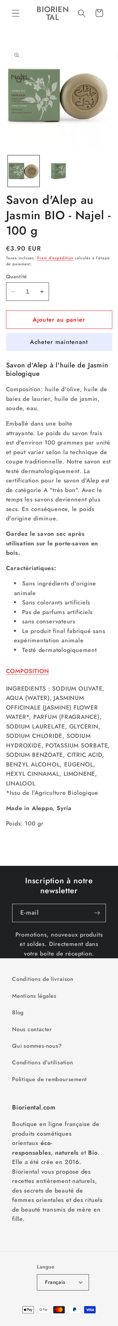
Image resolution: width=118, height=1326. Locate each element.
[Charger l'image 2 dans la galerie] (59, 171)
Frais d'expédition (55, 258)
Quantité (16, 276)
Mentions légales (34, 996)
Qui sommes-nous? (37, 1046)
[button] (15, 13)
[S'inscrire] (97, 913)
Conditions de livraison (43, 979)
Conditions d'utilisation (42, 1062)
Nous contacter (32, 1029)
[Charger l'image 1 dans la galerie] (23, 171)
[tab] (59, 671)
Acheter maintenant (59, 342)
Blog (18, 1012)
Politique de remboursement (49, 1079)
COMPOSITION (27, 671)
